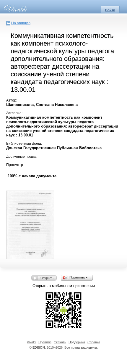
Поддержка (77, 342)
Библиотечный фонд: (24, 143)
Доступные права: (21, 156)
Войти (110, 10)
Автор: (11, 100)
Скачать (60, 342)
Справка (93, 342)
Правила (44, 342)
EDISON (38, 347)
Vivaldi (31, 342)
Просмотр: (15, 165)
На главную (20, 23)
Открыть (46, 278)
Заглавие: (14, 113)
